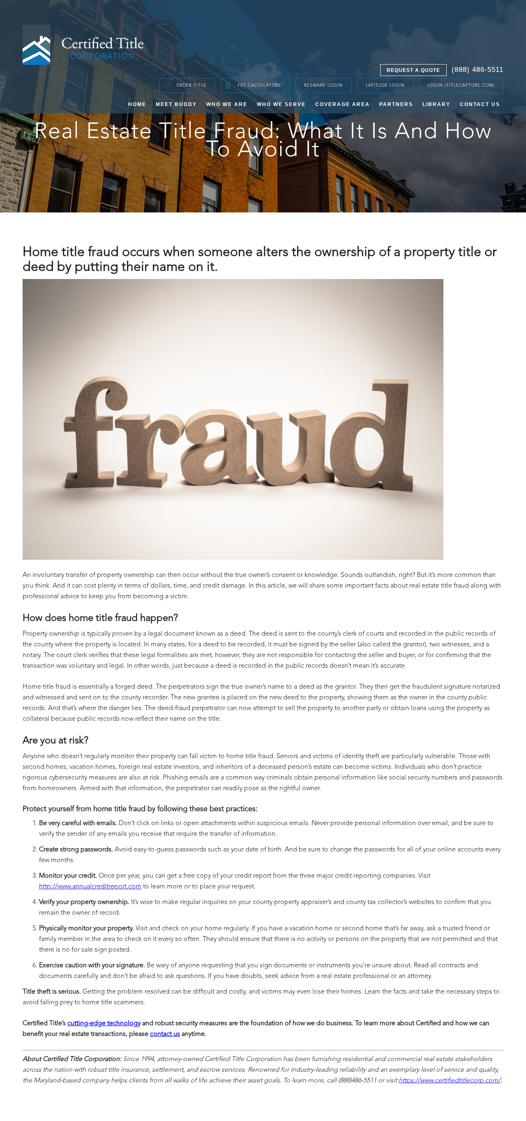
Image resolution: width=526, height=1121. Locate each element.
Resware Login (323, 85)
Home (137, 104)
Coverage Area (342, 104)
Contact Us (480, 104)
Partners (396, 104)
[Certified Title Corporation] (83, 45)
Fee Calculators (259, 85)
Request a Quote (413, 70)
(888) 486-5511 (477, 70)
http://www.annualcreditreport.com (90, 886)
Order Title (191, 85)
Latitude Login (385, 85)
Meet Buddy (176, 104)
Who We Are (226, 104)
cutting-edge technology (104, 1023)
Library (436, 104)
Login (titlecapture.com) (461, 85)
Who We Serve (281, 104)
